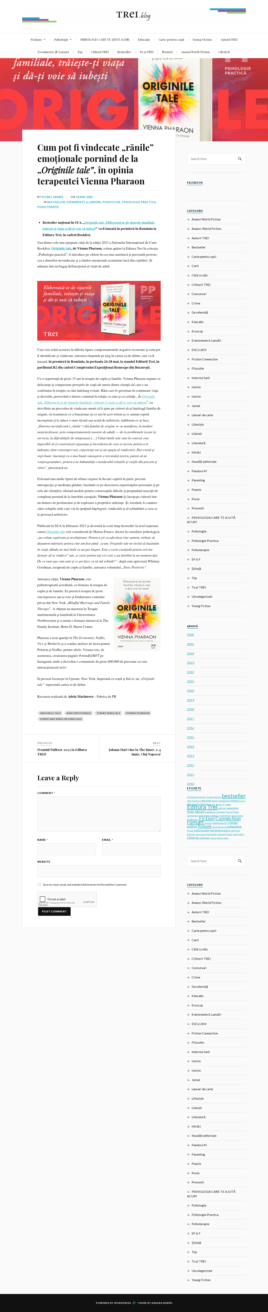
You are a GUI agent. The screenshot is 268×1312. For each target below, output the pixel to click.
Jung (235, 834)
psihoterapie (201, 830)
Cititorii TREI (100, 52)
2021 (190, 681)
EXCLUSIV (199, 350)
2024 (190, 653)
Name (42, 839)
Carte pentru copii (171, 39)
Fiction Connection (205, 359)
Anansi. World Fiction (206, 228)
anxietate (220, 812)
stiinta (219, 804)
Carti (195, 266)
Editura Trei (202, 806)
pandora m (224, 800)
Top (79, 52)
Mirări (196, 452)
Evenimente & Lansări (53, 52)
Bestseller (124, 52)
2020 (190, 690)
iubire (241, 834)
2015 (190, 737)
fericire (241, 801)
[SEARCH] (240, 159)
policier (222, 808)
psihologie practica (220, 830)
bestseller (234, 795)
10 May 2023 (84, 197)
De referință (200, 312)
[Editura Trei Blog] (134, 21)
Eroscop (197, 331)
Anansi (215, 800)
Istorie (196, 387)
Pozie (196, 499)
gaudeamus (210, 812)
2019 (190, 700)
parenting (233, 808)
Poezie (196, 489)
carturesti (205, 800)
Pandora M (199, 471)
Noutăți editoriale (204, 461)
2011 (190, 774)
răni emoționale (79, 713)
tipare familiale (108, 713)
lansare (200, 811)
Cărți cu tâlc (200, 275)
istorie (234, 800)
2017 (190, 718)
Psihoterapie (48, 206)
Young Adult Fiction (219, 838)
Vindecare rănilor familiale (61, 719)
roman (195, 821)
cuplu (228, 804)
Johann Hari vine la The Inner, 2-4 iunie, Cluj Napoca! (135, 751)
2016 (190, 728)
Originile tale (55, 531)
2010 (190, 784)
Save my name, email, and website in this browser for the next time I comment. (85, 884)
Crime (196, 303)
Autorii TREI (229, 39)
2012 (190, 765)
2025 (190, 644)
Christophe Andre (196, 797)
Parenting (198, 480)
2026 (190, 634)
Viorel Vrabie (53, 197)
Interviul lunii (201, 378)
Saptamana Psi (219, 823)
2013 (190, 756)
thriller (190, 811)
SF (223, 804)
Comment (46, 793)
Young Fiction (202, 39)
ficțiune (204, 826)
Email (107, 839)
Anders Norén (161, 1302)
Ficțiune (36, 39)
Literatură (198, 443)
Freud (190, 830)
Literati (197, 433)
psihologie (204, 837)
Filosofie (198, 368)
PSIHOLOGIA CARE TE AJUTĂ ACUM (104, 39)
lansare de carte (213, 797)
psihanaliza (234, 826)
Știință (196, 568)
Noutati (167, 52)
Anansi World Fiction (195, 52)
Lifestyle (224, 52)
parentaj (208, 823)
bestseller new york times (219, 834)
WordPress (122, 1302)
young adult (201, 834)
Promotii (198, 508)
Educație (144, 39)
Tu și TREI (146, 52)
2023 (190, 662)
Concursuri (199, 294)
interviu (191, 834)
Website (43, 861)
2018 (190, 709)
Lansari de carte (202, 415)
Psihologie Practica (139, 202)
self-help (235, 830)
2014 (190, 746)
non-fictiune (193, 800)
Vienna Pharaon (138, 713)
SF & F (196, 559)
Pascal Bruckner (219, 827)
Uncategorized (202, 596)
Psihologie (61, 39)
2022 (190, 672)
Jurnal (196, 406)
